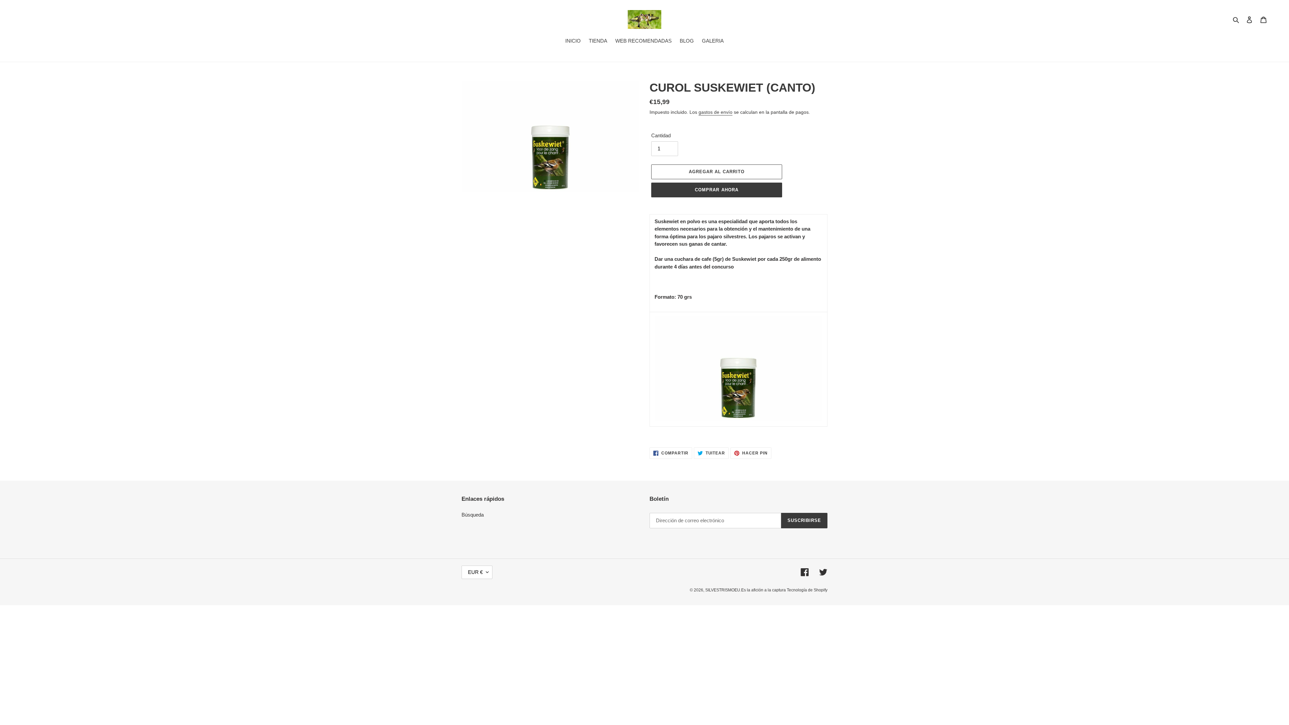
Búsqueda (473, 515)
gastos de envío (715, 112)
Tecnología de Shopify (807, 590)
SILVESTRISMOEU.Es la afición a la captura (746, 590)
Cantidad (661, 135)
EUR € (475, 572)
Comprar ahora (716, 189)
